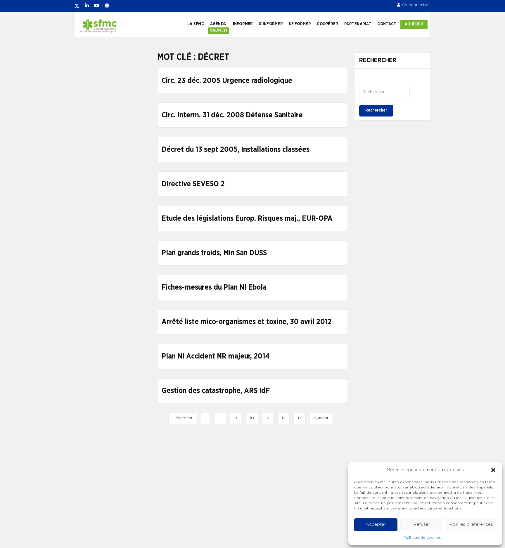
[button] (493, 470)
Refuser (422, 524)
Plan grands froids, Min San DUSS (214, 253)
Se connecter (415, 5)
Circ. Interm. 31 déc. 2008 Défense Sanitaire (232, 115)
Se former (300, 24)
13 (299, 418)
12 (283, 418)
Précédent (183, 418)
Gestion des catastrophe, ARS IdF (216, 390)
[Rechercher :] (384, 92)
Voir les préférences (471, 524)
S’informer (271, 24)
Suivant (321, 418)
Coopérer (327, 24)
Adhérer (414, 24)
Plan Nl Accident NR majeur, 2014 (215, 356)
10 (252, 418)
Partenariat (357, 24)
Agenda (218, 24)
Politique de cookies (422, 537)
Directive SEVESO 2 (193, 184)
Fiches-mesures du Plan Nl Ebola (214, 287)
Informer (243, 24)
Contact (386, 24)
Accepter (376, 524)
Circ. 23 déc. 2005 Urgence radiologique (227, 80)
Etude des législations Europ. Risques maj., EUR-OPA (247, 218)
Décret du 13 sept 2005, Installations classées (235, 149)
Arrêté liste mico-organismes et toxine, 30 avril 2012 (247, 322)
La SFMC (195, 24)
